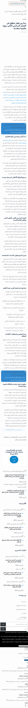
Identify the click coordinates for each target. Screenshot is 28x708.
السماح (26, 676)
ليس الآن (21, 676)
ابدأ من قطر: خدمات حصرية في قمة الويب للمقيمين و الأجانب (12, 573)
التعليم (24, 19)
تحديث (26, 660)
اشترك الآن (14, 459)
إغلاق (26, 684)
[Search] (3, 624)
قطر (14, 437)
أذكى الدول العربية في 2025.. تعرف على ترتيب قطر (12, 528)
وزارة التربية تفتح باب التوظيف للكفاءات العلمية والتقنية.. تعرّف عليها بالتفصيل (13, 492)
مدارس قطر (9, 437)
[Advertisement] (14, 50)
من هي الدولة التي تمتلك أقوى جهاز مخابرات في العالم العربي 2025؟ (12, 514)
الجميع (26, 657)
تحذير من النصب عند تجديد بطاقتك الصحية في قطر (13, 560)
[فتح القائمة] (25, 7)
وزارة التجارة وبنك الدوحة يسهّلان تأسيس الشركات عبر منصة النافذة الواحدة (14, 476)
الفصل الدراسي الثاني (20, 437)
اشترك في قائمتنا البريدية (17, 3)
